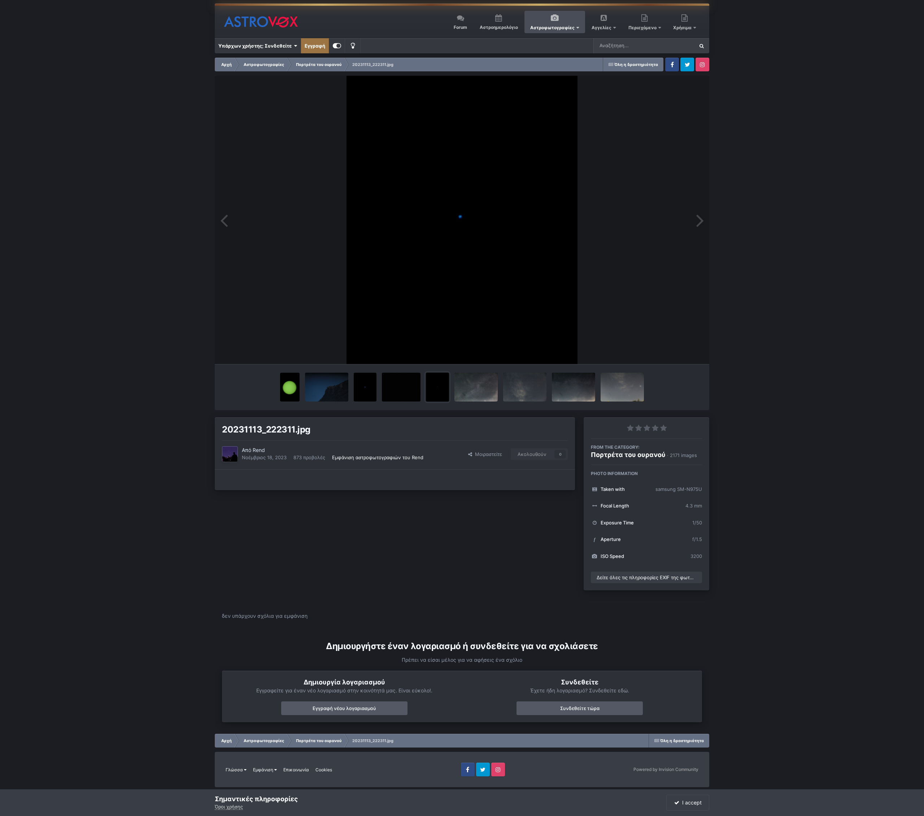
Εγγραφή (315, 46)
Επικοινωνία (296, 769)
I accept (690, 802)
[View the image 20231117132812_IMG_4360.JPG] (289, 387)
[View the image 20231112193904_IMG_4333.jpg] (524, 387)
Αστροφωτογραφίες (552, 27)
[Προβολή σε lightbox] (461, 220)
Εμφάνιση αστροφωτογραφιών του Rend (377, 457)
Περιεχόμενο (643, 27)
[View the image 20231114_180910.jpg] (365, 387)
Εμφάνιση (263, 769)
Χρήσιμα (683, 27)
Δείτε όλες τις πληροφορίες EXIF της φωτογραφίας (649, 577)
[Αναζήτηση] (701, 45)
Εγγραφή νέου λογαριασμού (344, 708)
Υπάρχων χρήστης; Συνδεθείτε (256, 46)
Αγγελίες (601, 27)
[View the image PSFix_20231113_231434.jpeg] (401, 387)
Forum (460, 27)
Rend (259, 450)
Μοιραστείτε (487, 454)
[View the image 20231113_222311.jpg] (437, 387)
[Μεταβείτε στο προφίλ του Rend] (230, 454)
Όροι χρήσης (229, 807)
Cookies (323, 769)
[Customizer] (337, 45)
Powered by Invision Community (665, 769)
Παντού (676, 45)
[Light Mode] (352, 45)
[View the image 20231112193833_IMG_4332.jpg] (622, 387)
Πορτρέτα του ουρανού (628, 454)
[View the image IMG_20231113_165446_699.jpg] (476, 387)
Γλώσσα (235, 769)
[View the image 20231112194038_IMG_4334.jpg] (573, 387)
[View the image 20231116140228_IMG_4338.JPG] (326, 387)
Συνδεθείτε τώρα (580, 708)
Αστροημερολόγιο (499, 27)
